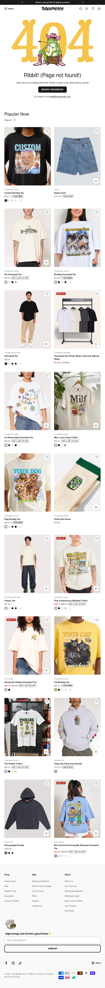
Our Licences (71, 886)
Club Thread (70, 905)
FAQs (34, 895)
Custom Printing (11, 900)
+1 (20, 445)
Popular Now (10, 881)
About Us (69, 881)
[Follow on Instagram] (13, 963)
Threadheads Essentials (12, 352)
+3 (70, 690)
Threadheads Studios (11, 271)
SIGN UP (52, 948)
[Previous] (22, 2)
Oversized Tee (11, 355)
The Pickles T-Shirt (13, 763)
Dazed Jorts (60, 192)
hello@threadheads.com (60, 96)
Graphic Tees (10, 890)
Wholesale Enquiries (74, 890)
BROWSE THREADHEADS (52, 89)
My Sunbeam (8, 679)
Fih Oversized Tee (12, 274)
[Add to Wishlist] (47, 131)
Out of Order (8, 842)
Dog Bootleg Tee (12, 519)
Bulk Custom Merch (74, 900)
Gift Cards (69, 910)
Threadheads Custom (11, 189)
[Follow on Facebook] (6, 963)
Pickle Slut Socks (62, 519)
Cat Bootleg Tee (61, 682)
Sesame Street (59, 760)
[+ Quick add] (96, 180)
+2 (20, 527)
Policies (35, 900)
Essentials (9, 895)
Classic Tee (9, 600)
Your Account (38, 890)
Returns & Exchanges (42, 886)
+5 (70, 282)
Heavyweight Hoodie (14, 845)
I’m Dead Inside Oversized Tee (18, 437)
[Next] (82, 2)
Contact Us (37, 905)
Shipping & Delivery (40, 881)
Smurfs (56, 189)
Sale (6, 886)
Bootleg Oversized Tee (65, 274)
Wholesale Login (72, 895)
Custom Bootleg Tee (14, 192)
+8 (20, 200)
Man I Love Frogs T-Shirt (66, 437)
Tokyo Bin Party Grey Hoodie (68, 763)
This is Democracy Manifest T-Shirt (71, 600)
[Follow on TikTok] (20, 963)
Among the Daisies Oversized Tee (20, 682)
